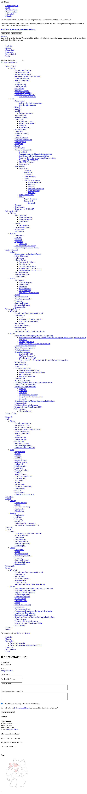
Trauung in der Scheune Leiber (30, 268)
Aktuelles (17, 109)
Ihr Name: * (5, 675)
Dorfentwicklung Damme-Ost (25, 387)
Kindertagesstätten (25, 217)
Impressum (9, 52)
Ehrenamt (17, 82)
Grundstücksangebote (22, 352)
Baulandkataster (20, 362)
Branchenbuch (19, 323)
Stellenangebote (20, 142)
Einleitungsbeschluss (26, 342)
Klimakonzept (19, 166)
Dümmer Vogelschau (22, 274)
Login (7, 56)
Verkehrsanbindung (21, 133)
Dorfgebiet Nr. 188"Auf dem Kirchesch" (27, 355)
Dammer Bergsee (25, 282)
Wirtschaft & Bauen (12, 309)
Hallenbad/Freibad (21, 297)
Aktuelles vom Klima (26, 195)
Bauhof (17, 146)
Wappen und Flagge (26, 121)
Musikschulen (19, 229)
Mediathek (23, 125)
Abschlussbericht (25, 411)
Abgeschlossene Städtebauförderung (32, 372)
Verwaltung (32, 193)
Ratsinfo (17, 107)
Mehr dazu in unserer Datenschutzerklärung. (18, 30)
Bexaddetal (23, 287)
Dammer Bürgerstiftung (22, 93)
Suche (7, 8)
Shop (21, 317)
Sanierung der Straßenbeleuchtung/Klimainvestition (37, 158)
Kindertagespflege (25, 219)
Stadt (12, 99)
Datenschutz (9, 50)
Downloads (23, 391)
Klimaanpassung (34, 191)
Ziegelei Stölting (25, 291)
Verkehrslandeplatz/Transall (29, 293)
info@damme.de (7, 671)
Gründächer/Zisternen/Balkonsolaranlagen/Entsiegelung (34, 401)
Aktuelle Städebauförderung (29, 370)
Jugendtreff (18, 242)
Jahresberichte (24, 127)
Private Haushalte (34, 182)
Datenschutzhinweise (17, 643)
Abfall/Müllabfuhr (21, 138)
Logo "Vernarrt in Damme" (29, 321)
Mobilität (31, 187)
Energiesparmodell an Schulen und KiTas (34, 156)
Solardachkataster (20, 403)
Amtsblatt (17, 111)
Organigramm (19, 207)
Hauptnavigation (11, 10)
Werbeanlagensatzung (22, 380)
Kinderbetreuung (20, 215)
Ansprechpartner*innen (22, 74)
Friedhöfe (17, 136)
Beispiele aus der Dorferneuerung (31, 397)
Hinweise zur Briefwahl (27, 97)
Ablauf (21, 197)
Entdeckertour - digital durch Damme (27, 254)
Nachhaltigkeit (19, 148)
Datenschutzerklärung (22, 708)
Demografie (18, 144)
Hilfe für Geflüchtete (21, 80)
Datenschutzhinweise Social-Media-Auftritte (26, 645)
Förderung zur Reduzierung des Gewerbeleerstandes (33, 383)
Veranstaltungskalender (22, 299)
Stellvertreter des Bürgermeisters (30, 103)
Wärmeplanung (19, 409)
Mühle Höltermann (21, 256)
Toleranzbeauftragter (21, 78)
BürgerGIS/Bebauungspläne (24, 348)
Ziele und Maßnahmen (32, 180)
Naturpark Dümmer (21, 303)
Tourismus (18, 301)
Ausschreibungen (20, 115)
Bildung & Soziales (12, 211)
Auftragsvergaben (20, 117)
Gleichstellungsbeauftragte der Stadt (27, 76)
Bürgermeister (19, 101)
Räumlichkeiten (24, 264)
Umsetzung (23, 393)
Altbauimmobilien (20, 364)
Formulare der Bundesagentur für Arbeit (28, 313)
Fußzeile (8, 16)
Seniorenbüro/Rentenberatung (25, 246)
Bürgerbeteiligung (30, 199)
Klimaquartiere (19, 378)
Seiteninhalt (9, 14)
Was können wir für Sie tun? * (12, 692)
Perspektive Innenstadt (27, 376)
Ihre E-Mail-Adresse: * (9, 679)
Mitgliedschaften (20, 129)
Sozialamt (18, 238)
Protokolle (31, 203)
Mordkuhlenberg (25, 289)
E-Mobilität (23, 152)
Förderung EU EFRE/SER (28, 160)
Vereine (17, 295)
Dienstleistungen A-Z (22, 72)
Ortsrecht (17, 205)
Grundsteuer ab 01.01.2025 (24, 209)
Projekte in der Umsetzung (28, 395)
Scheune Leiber (20, 260)
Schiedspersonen (20, 87)
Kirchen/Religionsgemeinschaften (26, 248)
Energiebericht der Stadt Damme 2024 (28, 407)
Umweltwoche (24, 164)
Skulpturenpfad (19, 276)
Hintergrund (28, 172)
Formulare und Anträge (22, 70)
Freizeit (12, 278)
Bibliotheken (19, 231)
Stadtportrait (18, 119)
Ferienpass (23, 244)
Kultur (12, 252)
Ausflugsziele (19, 280)
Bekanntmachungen (26, 113)
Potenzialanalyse (29, 176)
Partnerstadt (18, 131)
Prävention (18, 240)
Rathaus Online (11, 413)
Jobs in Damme (20, 329)
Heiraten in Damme (21, 91)
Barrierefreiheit (10, 54)
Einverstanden (16, 33)
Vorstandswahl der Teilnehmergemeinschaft (34, 344)
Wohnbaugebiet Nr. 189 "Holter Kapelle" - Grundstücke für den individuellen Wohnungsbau (43, 359)
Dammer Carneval (21, 272)
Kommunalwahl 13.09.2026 (24, 95)
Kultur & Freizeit (11, 250)
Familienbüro (19, 236)
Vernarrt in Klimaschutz (22, 150)
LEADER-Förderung (26, 162)
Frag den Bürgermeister (27, 105)
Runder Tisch (28, 201)
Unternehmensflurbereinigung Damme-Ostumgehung (33, 336)
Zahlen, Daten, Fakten (27, 123)
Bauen (12, 334)
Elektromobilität (20, 307)
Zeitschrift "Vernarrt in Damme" (30, 319)
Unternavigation (11, 12)
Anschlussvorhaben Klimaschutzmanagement (35, 154)
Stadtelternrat (23, 221)
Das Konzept (23, 168)
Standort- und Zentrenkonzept (25, 385)
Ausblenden (6, 33)
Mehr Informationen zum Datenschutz (14, 42)
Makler (17, 366)
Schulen (17, 223)
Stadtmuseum (19, 258)
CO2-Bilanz (28, 174)
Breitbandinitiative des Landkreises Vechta (29, 331)
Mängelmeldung (20, 85)
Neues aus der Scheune (27, 262)
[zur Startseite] (9, 62)
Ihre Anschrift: (6, 683)
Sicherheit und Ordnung (23, 140)
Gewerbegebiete (20, 327)
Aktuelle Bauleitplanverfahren (25, 346)
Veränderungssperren (22, 350)
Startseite (8, 46)
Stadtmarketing (19, 315)
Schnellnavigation (11, 6)
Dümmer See (23, 285)
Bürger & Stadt (10, 66)
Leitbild (26, 178)
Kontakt (8, 48)
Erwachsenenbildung (22, 227)
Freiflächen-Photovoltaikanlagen (26, 405)
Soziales (13, 234)
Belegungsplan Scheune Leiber (30, 270)
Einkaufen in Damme (22, 305)
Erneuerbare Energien (36, 189)
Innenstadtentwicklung (22, 368)
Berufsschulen (24, 225)
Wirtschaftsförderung (21, 325)
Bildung (13, 213)
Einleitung (27, 170)
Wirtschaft (31, 185)
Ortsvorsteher (19, 89)
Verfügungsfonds (25, 374)
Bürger (12, 68)
